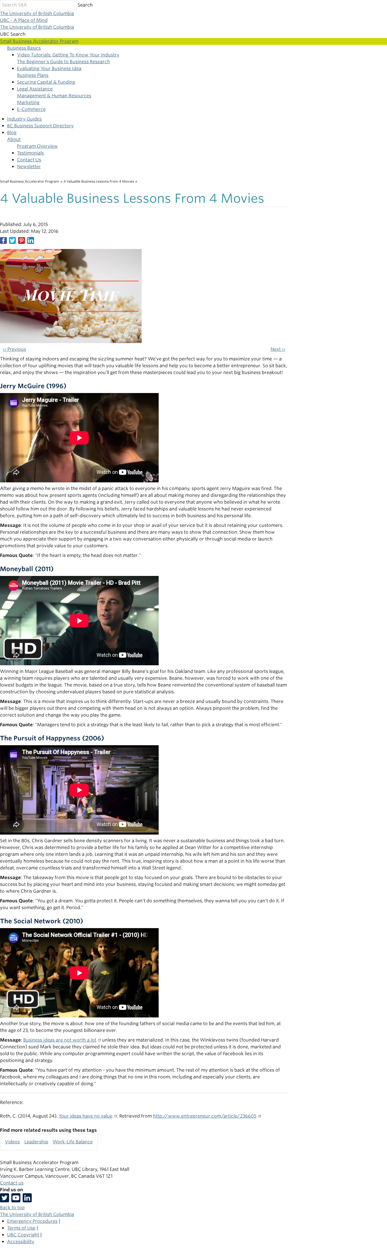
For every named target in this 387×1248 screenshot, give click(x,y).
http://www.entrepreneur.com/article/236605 (204, 1116)
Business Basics (24, 48)
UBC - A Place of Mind (24, 20)
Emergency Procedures (32, 1221)
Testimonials (30, 153)
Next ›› (278, 349)
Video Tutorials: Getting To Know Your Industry (68, 55)
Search (85, 5)
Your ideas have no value (85, 1116)
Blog (11, 132)
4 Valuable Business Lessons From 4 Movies (98, 181)
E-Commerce (31, 109)
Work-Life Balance (73, 1141)
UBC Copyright (23, 1235)
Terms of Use (21, 1228)
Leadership (36, 1141)
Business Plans (32, 75)
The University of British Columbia (37, 13)
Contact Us (29, 159)
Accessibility (20, 1241)
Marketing (28, 102)
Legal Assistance (35, 89)
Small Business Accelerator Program (29, 181)
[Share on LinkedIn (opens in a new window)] (30, 240)
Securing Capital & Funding (46, 82)
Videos (12, 1141)
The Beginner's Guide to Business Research (63, 61)
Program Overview (37, 146)
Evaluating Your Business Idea (49, 68)
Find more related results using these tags (48, 1130)
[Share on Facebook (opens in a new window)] (3, 240)
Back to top (12, 1207)
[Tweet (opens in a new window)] (12, 240)
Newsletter (29, 166)
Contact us (12, 1183)
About (14, 139)
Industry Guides (24, 119)
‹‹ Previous (14, 349)
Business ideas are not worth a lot (59, 1040)
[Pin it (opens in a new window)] (21, 240)
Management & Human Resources (54, 95)
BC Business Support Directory (40, 125)
